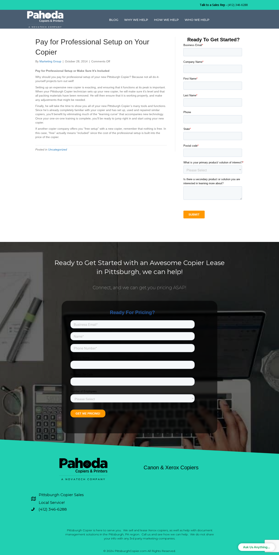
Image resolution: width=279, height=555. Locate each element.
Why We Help (136, 20)
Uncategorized (57, 149)
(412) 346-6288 (238, 5)
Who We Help (197, 20)
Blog (113, 20)
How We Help (166, 20)
